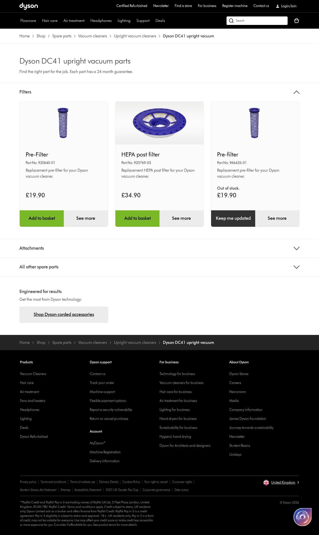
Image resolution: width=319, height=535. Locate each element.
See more (85, 218)
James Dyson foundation (247, 419)
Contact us (261, 6)
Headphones (101, 20)
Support (143, 20)
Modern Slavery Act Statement (38, 490)
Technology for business (177, 374)
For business (207, 6)
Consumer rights (182, 482)
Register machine (234, 6)
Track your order (102, 383)
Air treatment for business (178, 401)
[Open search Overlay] (257, 20)
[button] (281, 483)
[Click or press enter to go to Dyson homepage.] (28, 6)
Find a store (183, 6)
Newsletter (161, 6)
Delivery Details (108, 482)
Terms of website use (82, 482)
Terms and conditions (53, 482)
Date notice (181, 490)
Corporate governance (156, 490)
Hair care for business (176, 392)
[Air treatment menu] (86, 20)
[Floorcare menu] (38, 20)
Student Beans (239, 446)
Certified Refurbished (131, 6)
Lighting (124, 20)
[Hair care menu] (60, 20)
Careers (235, 383)
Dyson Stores (238, 374)
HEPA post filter (140, 154)
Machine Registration (105, 452)
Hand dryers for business (178, 419)
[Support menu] (152, 20)
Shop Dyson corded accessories (64, 314)
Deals (160, 20)
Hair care (50, 20)
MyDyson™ (98, 443)
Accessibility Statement (88, 490)
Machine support (102, 392)
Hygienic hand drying (175, 437)
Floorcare (28, 20)
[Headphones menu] (114, 20)
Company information (245, 410)
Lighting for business (175, 410)
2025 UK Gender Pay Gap (122, 490)
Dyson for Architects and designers (185, 446)
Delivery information (105, 461)
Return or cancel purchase (109, 419)
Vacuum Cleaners (33, 374)
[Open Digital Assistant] (303, 517)
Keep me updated (233, 218)
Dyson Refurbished (34, 437)
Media (234, 401)
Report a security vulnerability (111, 410)
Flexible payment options (108, 401)
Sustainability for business (178, 428)
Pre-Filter (37, 154)
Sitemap (65, 490)
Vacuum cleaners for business (182, 383)
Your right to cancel (156, 482)
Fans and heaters (32, 401)
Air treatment (74, 20)
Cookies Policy (131, 482)
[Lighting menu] (133, 20)
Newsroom (237, 392)
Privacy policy (28, 482)
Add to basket (42, 218)
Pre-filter (227, 154)
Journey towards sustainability (251, 428)
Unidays (235, 455)
